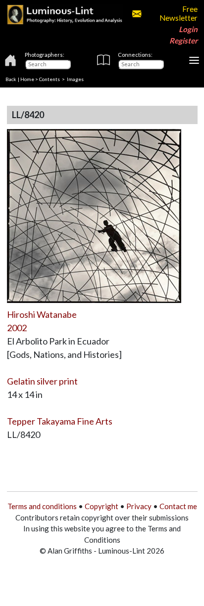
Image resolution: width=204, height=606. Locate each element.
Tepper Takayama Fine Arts (59, 421)
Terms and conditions (42, 506)
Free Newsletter (178, 13)
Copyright (101, 506)
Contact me (178, 506)
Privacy (139, 506)
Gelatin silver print (42, 381)
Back (10, 79)
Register (183, 40)
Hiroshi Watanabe (42, 314)
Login (188, 29)
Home (27, 79)
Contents (49, 79)
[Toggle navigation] (194, 60)
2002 (17, 327)
